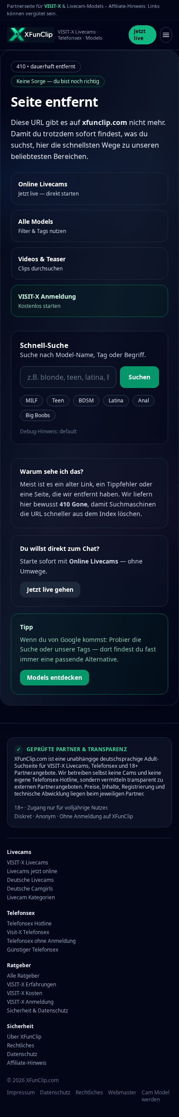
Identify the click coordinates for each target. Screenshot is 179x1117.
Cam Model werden (155, 1096)
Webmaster (122, 1092)
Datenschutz (22, 1054)
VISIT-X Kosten (24, 993)
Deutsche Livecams (30, 880)
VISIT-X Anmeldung (30, 1002)
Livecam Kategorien (31, 897)
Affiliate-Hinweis (26, 1063)
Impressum (21, 1092)
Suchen (139, 377)
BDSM (86, 400)
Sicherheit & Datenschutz (37, 1010)
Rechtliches (20, 1045)
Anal (143, 400)
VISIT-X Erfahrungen (31, 984)
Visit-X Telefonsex (28, 932)
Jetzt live (140, 34)
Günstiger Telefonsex (32, 949)
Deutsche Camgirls (30, 888)
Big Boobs (38, 415)
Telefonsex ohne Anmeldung (41, 941)
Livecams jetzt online (32, 871)
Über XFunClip (24, 1036)
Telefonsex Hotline (29, 923)
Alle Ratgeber (23, 975)
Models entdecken (54, 677)
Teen (58, 400)
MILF (31, 400)
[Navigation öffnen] (166, 35)
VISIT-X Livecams (27, 862)
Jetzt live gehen (50, 589)
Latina (116, 400)
